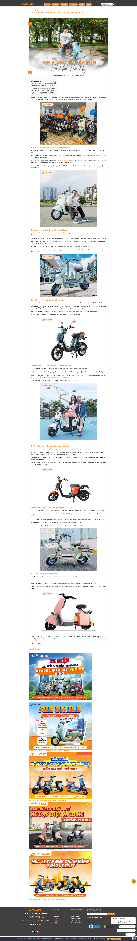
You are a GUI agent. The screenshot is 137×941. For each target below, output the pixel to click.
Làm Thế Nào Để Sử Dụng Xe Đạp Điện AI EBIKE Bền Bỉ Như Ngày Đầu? (45, 849)
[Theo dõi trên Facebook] (112, 1)
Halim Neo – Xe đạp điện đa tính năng (41, 87)
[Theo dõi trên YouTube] (115, 1)
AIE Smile (64, 160)
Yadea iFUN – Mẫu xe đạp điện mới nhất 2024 (43, 92)
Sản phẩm (56, 914)
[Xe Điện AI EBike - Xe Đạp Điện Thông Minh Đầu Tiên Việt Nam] (28, 4)
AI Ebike (35, 99)
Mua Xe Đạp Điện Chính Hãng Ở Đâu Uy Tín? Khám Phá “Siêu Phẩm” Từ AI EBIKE (48, 899)
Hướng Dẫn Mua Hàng (75, 920)
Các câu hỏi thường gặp (76, 922)
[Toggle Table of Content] (54, 81)
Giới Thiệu (47, 4)
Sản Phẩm (55, 4)
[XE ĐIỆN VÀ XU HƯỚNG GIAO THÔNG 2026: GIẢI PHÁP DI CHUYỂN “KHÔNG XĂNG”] (60, 676)
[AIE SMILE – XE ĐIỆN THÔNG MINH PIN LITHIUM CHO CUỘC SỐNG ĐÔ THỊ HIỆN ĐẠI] (60, 726)
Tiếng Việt (90, 1)
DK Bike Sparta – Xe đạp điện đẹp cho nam (43, 90)
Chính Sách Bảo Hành (75, 914)
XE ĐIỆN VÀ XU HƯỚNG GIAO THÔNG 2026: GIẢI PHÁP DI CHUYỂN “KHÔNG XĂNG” (49, 701)
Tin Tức (81, 4)
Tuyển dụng (56, 920)
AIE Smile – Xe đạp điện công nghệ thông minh (44, 83)
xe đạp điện (36, 640)
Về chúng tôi (57, 912)
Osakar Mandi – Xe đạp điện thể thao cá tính (43, 88)
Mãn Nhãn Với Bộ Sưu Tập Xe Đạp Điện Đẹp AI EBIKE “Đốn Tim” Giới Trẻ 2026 (47, 800)
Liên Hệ (89, 4)
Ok (108, 938)
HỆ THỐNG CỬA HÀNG (108, 1)
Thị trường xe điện (35, 10)
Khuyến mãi (56, 916)
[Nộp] (112, 4)
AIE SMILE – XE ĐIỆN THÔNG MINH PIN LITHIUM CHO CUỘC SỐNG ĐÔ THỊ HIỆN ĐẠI (49, 750)
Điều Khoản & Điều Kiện (76, 918)
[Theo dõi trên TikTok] (114, 1)
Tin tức (55, 918)
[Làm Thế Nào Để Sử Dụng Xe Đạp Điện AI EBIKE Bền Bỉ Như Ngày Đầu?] (60, 825)
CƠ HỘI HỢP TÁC (100, 1)
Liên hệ (55, 922)
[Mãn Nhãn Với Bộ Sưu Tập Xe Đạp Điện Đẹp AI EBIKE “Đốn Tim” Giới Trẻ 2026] (60, 775)
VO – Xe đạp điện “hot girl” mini (40, 94)
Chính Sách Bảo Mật (75, 912)
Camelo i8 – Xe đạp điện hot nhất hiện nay (43, 85)
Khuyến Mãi (64, 4)
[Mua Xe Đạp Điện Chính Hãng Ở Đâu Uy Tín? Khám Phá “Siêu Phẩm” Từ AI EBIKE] (60, 874)
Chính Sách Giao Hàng (75, 916)
